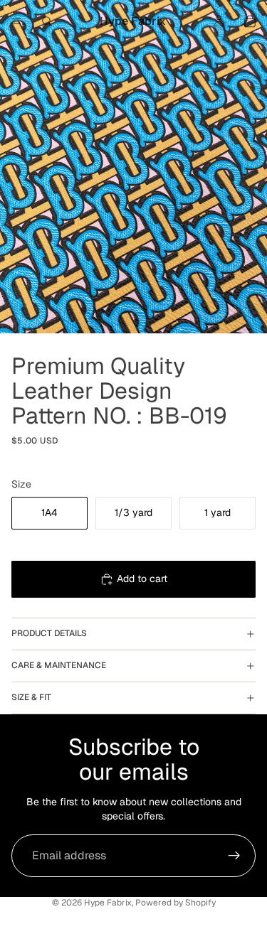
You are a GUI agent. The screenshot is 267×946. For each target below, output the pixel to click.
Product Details (49, 633)
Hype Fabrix (108, 902)
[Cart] (250, 21)
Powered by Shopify (175, 902)
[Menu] (16, 21)
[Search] (47, 21)
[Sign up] (234, 856)
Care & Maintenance (58, 665)
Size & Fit (31, 697)
